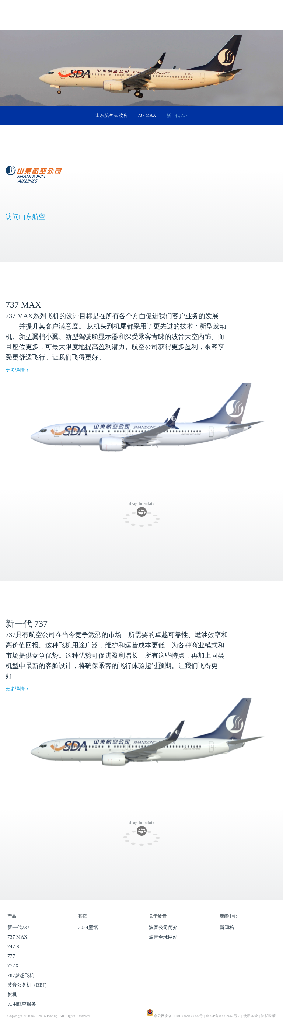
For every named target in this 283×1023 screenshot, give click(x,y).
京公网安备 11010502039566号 (178, 1016)
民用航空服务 (21, 1004)
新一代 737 (177, 115)
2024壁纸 (88, 927)
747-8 (13, 946)
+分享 (276, 56)
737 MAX (147, 115)
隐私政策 (268, 1016)
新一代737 (18, 927)
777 (11, 956)
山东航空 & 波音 (111, 115)
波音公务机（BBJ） (28, 985)
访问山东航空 (25, 216)
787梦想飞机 (20, 975)
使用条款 (250, 1016)
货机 (12, 994)
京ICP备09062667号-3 (223, 1016)
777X (12, 965)
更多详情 (15, 370)
